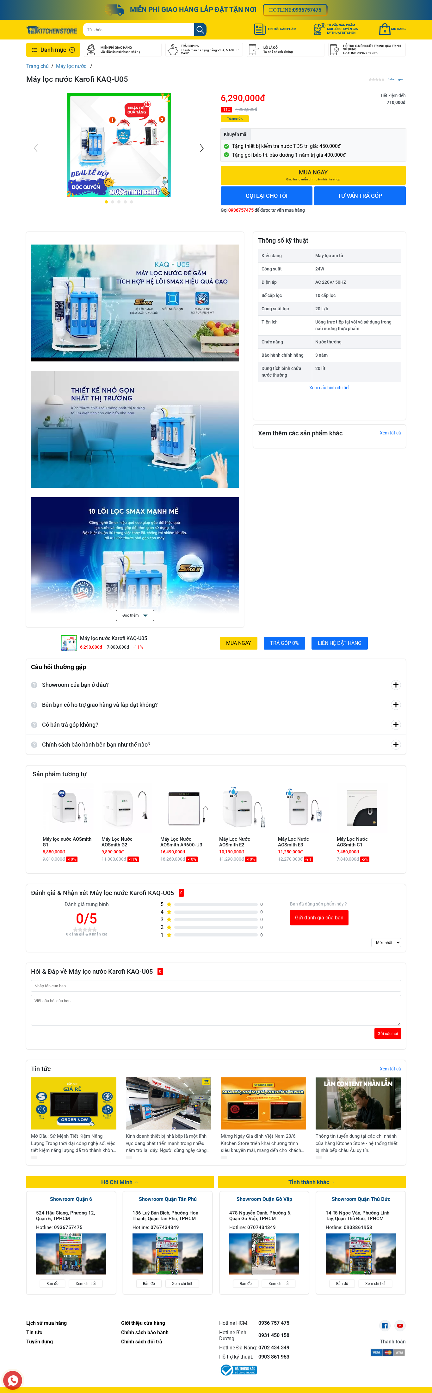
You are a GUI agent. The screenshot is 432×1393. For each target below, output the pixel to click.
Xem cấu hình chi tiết (329, 387)
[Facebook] (385, 1325)
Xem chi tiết (86, 1283)
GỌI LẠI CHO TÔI (266, 195)
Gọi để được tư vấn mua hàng (263, 210)
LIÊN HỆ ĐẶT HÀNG (339, 643)
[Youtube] (400, 1325)
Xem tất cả (390, 432)
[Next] (201, 148)
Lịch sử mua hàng (46, 1323)
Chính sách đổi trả (141, 1342)
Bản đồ (52, 1283)
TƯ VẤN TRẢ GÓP (360, 195)
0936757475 (307, 10)
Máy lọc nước (72, 66)
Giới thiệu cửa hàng (143, 1323)
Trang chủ (37, 66)
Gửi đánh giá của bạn (319, 918)
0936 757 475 (273, 1323)
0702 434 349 (273, 1348)
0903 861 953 (273, 1357)
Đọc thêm (131, 615)
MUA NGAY (238, 643)
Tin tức (34, 1332)
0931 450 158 (273, 1335)
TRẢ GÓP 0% (284, 643)
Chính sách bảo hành (145, 1332)
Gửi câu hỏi (388, 1033)
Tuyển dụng (39, 1342)
